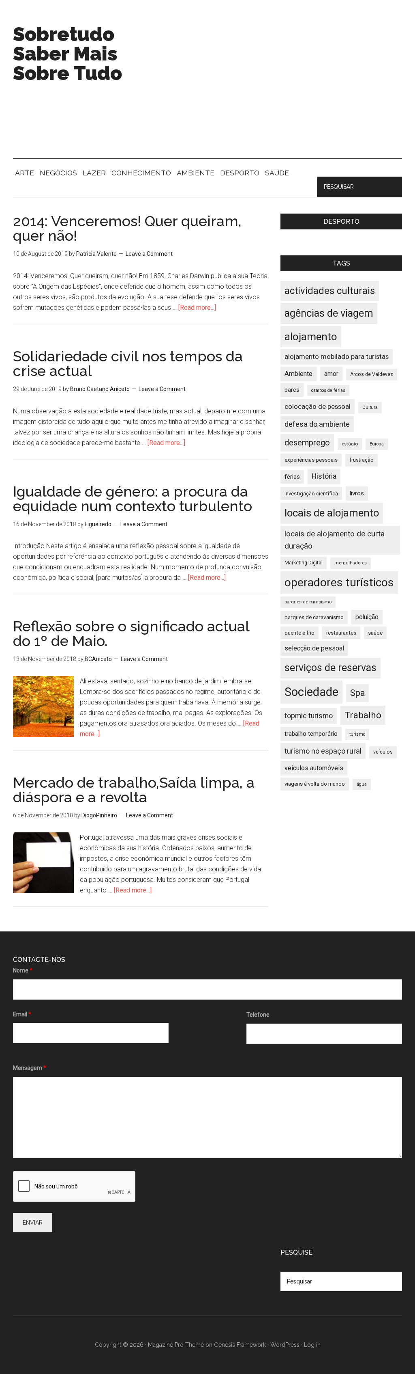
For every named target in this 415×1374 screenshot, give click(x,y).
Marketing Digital (304, 563)
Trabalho (362, 715)
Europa (377, 444)
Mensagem (29, 1068)
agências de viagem (329, 313)
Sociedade (311, 692)
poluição (367, 617)
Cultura (370, 407)
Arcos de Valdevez (371, 374)
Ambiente (298, 374)
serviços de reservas (330, 668)
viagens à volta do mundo (315, 784)
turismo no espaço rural (323, 751)
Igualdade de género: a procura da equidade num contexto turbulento (132, 498)
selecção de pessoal (314, 648)
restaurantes (341, 633)
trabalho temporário (311, 733)
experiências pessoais (311, 460)
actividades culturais (330, 290)
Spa (357, 693)
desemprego (307, 442)
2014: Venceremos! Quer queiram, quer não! (127, 228)
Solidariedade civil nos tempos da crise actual (128, 363)
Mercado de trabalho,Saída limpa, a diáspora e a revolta (134, 790)
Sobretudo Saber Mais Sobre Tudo (67, 53)
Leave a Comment (149, 254)
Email (22, 1014)
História (324, 476)
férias (292, 476)
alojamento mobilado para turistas (337, 356)
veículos (383, 752)
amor (331, 374)
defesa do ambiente (317, 424)
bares (292, 390)
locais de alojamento (332, 513)
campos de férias (328, 390)
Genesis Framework (240, 1345)
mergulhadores (350, 563)
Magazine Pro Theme (176, 1345)
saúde (375, 633)
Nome (22, 970)
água (362, 784)
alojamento (311, 337)
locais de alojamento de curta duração (335, 540)
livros (357, 493)
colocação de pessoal (318, 406)
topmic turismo (309, 716)
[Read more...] (197, 307)
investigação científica (311, 493)
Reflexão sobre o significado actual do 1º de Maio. (131, 633)
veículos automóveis (314, 768)
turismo (357, 734)
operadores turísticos (339, 582)
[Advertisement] (286, 89)
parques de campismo (308, 602)
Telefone (258, 1014)
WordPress (284, 1345)
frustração (361, 460)
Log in (312, 1345)
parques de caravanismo (314, 617)
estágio (350, 444)
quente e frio (299, 633)
